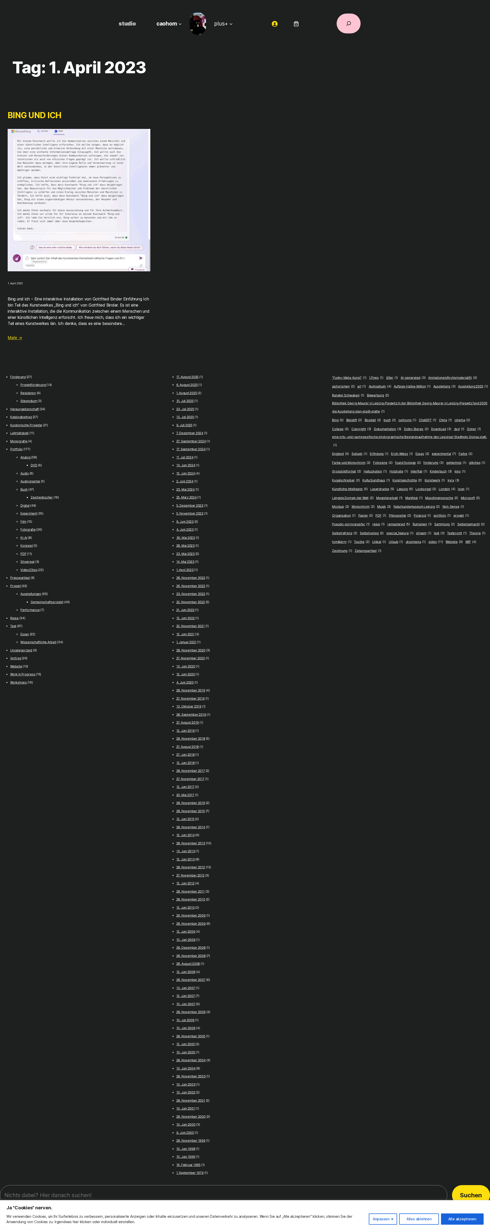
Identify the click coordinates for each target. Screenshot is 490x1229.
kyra (453, 480)
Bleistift (354, 420)
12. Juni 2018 (185, 763)
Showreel (27, 562)
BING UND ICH (35, 115)
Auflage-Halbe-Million (412, 386)
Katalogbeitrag (21, 417)
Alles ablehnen (419, 1219)
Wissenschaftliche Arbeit (38, 642)
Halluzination (375, 471)
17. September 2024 (191, 449)
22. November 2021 (190, 626)
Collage (340, 429)
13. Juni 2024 (185, 465)
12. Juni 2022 (185, 618)
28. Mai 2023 (185, 545)
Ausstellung (444, 386)
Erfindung (379, 454)
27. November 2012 (190, 875)
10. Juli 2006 (185, 1020)
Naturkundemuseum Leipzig (417, 506)
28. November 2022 (190, 578)
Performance (30, 610)
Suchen (471, 1195)
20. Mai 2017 (185, 795)
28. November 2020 (190, 650)
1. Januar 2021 (186, 642)
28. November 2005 (190, 1036)
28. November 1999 (190, 1140)
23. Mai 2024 (185, 489)
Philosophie (400, 515)
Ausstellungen (30, 594)
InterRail (419, 471)
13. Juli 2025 (185, 417)
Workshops (18, 682)
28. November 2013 (190, 843)
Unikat (379, 542)
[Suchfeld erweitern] (349, 23)
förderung (433, 463)
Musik (384, 506)
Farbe (465, 454)
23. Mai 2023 (185, 554)
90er (392, 378)
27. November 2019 (190, 698)
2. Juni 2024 (184, 481)
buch (390, 420)
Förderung (18, 377)
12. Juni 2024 (185, 473)
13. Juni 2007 (185, 988)
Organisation (344, 515)
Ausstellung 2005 (473, 386)
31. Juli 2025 (185, 401)
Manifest (413, 498)
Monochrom (363, 506)
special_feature (399, 533)
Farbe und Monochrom (351, 463)
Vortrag (15, 658)
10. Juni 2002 (185, 1092)
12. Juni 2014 (185, 835)
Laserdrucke (382, 489)
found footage (408, 463)
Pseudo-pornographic (351, 524)
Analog (25, 457)
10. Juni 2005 (185, 1052)
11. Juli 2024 (184, 457)
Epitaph (359, 454)
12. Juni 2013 (185, 859)
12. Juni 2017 (185, 787)
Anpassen (381, 1219)
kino (460, 471)
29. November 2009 (191, 915)
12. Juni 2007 (185, 996)
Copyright (361, 429)
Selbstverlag (372, 533)
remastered (398, 524)
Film (23, 522)
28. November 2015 (190, 811)
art (361, 386)
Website (16, 666)
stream (423, 533)
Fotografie (28, 529)
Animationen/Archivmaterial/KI (452, 378)
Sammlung (444, 524)
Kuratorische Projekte (26, 425)
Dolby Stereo (416, 429)
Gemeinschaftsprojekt (47, 602)
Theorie (477, 533)
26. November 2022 (190, 586)
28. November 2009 (191, 924)
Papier (365, 515)
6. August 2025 (187, 385)
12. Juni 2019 (185, 731)
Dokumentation (387, 429)
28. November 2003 (191, 1076)
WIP (470, 542)
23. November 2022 (190, 594)
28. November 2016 (190, 803)
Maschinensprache (441, 498)
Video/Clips (28, 570)
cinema (462, 420)
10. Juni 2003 (185, 1084)
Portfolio (16, 449)
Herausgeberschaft (24, 409)
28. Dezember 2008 (191, 948)
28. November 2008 (191, 956)
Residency (28, 393)
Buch (24, 489)
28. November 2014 (190, 827)
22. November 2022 (190, 602)
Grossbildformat (346, 471)
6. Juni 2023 (185, 522)
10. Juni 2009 (185, 940)
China (445, 420)
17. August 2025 (187, 377)
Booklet (373, 420)
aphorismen (343, 386)
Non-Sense (453, 506)
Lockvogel (425, 489)
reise (378, 524)
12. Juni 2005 (185, 1044)
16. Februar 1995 (188, 1165)
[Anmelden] (274, 23)
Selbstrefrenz (344, 533)
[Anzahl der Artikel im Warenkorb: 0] (296, 23)
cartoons (407, 420)
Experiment (28, 513)
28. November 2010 (190, 899)
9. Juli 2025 (184, 425)
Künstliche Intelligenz (350, 489)
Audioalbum (380, 386)
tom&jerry (341, 542)
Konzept (26, 545)
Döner (474, 429)
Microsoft (470, 498)
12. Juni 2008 (185, 972)
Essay (24, 634)
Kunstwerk (435, 480)
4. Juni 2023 (185, 529)
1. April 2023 (185, 570)
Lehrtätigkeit (19, 433)
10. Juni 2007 (185, 1004)
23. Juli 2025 (185, 409)
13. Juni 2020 (185, 666)
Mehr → (15, 337)
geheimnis (456, 463)
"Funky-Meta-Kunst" (349, 378)
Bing (337, 420)
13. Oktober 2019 (188, 706)
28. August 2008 (188, 964)
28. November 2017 (190, 771)
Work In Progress (22, 674)
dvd (459, 429)
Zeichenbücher (42, 497)
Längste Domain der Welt (352, 498)
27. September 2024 (191, 441)
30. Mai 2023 (185, 538)
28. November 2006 (191, 1012)
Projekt (15, 586)
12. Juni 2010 (185, 907)
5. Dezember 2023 (189, 505)
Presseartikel (20, 578)
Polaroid (422, 515)
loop (463, 489)
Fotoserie (382, 463)
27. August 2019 (187, 722)
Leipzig (405, 489)
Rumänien (422, 524)
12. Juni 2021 (185, 634)
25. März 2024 (186, 497)
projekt (461, 515)
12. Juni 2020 (185, 674)
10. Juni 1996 (185, 1157)
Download (441, 429)
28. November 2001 (190, 1100)
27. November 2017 (190, 779)
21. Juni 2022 (185, 610)
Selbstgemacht (470, 524)
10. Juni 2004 (185, 1068)
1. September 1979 (190, 1173)
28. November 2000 (191, 1116)
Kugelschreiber (346, 480)
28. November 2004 (191, 1060)
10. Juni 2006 (185, 1028)
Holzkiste (398, 471)
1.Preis (376, 378)
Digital (24, 505)
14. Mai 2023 (185, 562)
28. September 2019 (191, 714)
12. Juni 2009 (185, 931)
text (439, 533)
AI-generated (413, 378)
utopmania (416, 542)
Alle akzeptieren (462, 1219)
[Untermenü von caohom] (180, 23)
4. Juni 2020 (185, 682)
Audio (24, 473)
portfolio (442, 515)
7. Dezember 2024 (189, 433)
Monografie (18, 441)
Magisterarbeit (389, 498)
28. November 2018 (190, 738)
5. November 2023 (189, 513)
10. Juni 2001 (185, 1108)
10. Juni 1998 (185, 1149)
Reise (14, 618)
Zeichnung (342, 551)
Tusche (361, 542)
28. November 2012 (190, 867)
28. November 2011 (190, 891)
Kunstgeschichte (407, 480)
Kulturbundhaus (376, 480)
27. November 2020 (190, 658)
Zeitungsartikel (368, 551)
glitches (477, 463)
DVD (34, 465)
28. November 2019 (190, 690)
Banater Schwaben (348, 395)
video (435, 542)
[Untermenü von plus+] (231, 23)
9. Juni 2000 (185, 1133)
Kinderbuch (441, 471)
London (447, 489)
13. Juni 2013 (185, 851)
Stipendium (28, 401)
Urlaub (396, 542)
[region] (245, 1214)
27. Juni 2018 (185, 755)
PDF (23, 554)
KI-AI (23, 538)
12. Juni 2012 (185, 883)
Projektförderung (33, 385)
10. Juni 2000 (185, 1124)
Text (13, 626)
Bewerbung (378, 395)
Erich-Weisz (402, 454)
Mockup (340, 506)
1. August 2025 (186, 393)
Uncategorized (21, 650)
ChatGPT (427, 420)
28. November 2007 (190, 980)
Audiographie (30, 481)
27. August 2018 (187, 747)
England (340, 454)
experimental (444, 454)
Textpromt (457, 533)
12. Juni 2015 (185, 819)
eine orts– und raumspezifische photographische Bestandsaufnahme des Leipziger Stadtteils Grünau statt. (409, 441)
